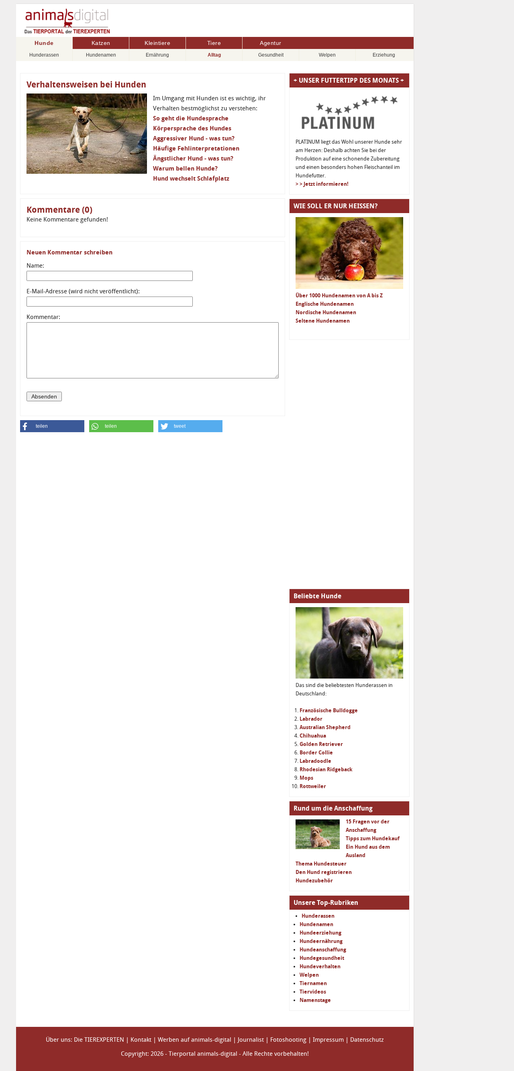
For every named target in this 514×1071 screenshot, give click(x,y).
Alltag (214, 55)
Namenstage (315, 1000)
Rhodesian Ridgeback (326, 769)
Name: (35, 265)
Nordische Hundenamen (326, 312)
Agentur (270, 43)
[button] (52, 426)
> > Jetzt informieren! (322, 184)
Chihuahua (313, 736)
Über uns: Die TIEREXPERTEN (85, 1039)
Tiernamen (313, 983)
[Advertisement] (349, 464)
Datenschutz (367, 1039)
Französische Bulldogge (329, 710)
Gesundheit (271, 55)
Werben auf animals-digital (194, 1039)
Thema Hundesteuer (321, 864)
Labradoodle (315, 761)
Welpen (327, 55)
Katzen (101, 43)
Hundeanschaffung (323, 950)
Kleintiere (157, 43)
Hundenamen (101, 55)
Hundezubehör (314, 881)
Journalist (251, 1039)
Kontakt (141, 1039)
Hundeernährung (321, 941)
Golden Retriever (321, 744)
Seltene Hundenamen (323, 321)
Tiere (214, 43)
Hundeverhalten (320, 966)
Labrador (311, 719)
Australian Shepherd (325, 727)
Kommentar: (43, 317)
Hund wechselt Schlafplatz (191, 178)
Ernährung (157, 55)
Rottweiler (313, 786)
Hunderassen (44, 55)
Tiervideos (313, 992)
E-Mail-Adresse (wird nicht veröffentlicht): (83, 291)
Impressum (328, 1039)
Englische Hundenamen (325, 304)
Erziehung (384, 55)
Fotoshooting (288, 1039)
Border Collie (316, 753)
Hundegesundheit (322, 958)
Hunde (44, 43)
